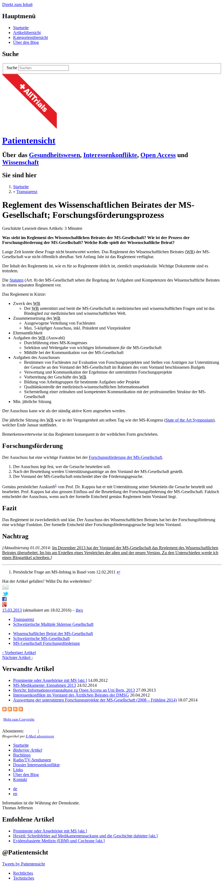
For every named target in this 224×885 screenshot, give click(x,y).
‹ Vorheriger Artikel (19, 652)
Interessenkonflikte (110, 154)
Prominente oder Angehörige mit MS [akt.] (50, 680)
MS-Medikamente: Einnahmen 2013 (44, 685)
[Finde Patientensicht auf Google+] (55, 731)
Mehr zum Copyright (18, 719)
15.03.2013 (12, 610)
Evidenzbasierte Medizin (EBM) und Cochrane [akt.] (59, 840)
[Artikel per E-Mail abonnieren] (33, 731)
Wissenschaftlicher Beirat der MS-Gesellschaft (53, 633)
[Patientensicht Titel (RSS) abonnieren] (21, 709)
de (15, 788)
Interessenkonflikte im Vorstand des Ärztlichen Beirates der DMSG (71, 695)
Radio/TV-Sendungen (32, 760)
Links (18, 769)
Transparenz (26, 191)
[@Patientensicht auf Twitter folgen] (43, 731)
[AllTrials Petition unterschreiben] (29, 127)
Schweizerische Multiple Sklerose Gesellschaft (53, 624)
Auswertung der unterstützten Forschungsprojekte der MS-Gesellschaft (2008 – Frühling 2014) (95, 700)
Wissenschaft (20, 162)
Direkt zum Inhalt (17, 4)
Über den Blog (26, 42)
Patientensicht (28, 140)
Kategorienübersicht (30, 37)
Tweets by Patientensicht (23, 864)
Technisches (23, 878)
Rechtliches (23, 873)
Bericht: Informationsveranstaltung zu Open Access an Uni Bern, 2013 (74, 690)
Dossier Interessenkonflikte (36, 764)
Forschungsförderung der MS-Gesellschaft (125, 457)
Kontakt (20, 779)
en (15, 793)
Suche (12, 67)
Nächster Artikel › (17, 657)
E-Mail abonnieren (40, 736)
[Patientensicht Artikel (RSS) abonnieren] (10, 709)
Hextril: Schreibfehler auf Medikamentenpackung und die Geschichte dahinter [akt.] (85, 836)
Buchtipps (22, 755)
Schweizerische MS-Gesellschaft (41, 638)
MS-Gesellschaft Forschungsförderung (46, 643)
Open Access (158, 154)
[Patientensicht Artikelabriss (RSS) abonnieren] (15, 709)
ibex (79, 610)
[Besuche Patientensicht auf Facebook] (49, 731)
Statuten (16, 280)
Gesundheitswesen (54, 154)
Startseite (21, 27)
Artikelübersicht (27, 32)
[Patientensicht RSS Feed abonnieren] (27, 731)
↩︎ (118, 572)
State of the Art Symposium (189, 420)
